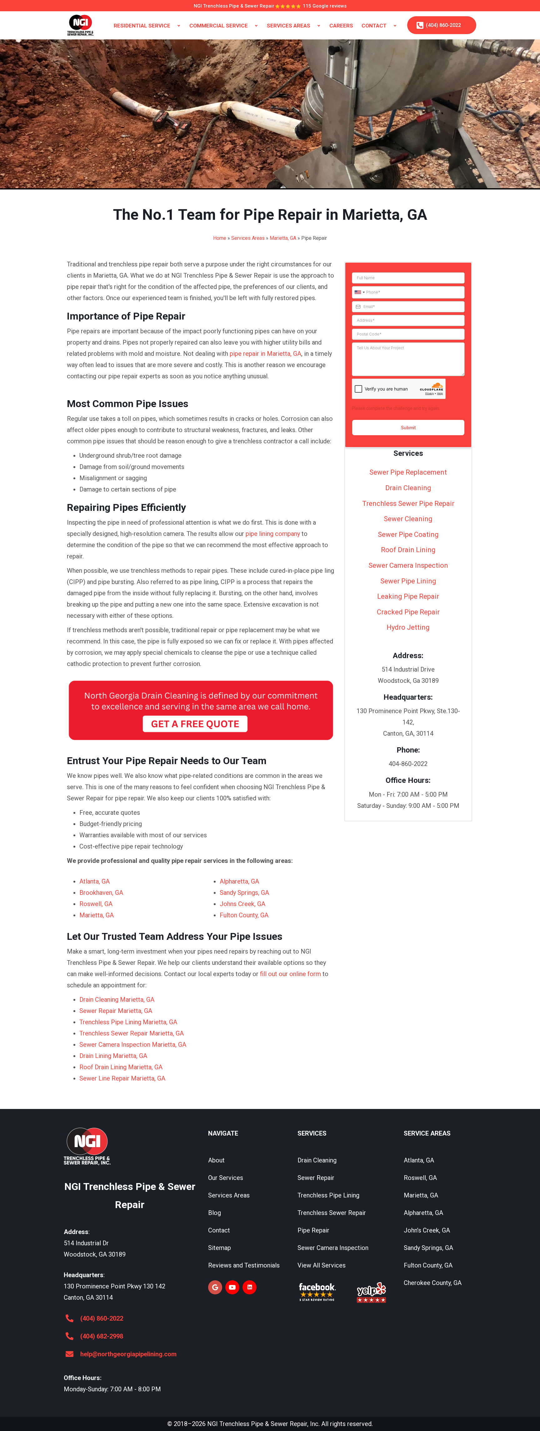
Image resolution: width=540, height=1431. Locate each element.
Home (219, 238)
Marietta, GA (283, 238)
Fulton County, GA (244, 915)
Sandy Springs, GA (244, 892)
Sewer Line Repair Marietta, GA (122, 1078)
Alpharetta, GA (239, 881)
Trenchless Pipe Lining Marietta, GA (128, 1022)
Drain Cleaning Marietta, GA (116, 999)
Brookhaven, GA (101, 892)
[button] (178, 25)
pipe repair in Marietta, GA (265, 353)
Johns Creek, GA (242, 904)
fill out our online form (290, 974)
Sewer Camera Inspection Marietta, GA (132, 1044)
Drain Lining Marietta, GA (113, 1056)
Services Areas (248, 238)
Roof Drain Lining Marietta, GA (120, 1067)
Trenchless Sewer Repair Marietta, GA (131, 1033)
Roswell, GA (95, 904)
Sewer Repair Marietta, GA (115, 1011)
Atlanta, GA (94, 881)
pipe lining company (273, 533)
